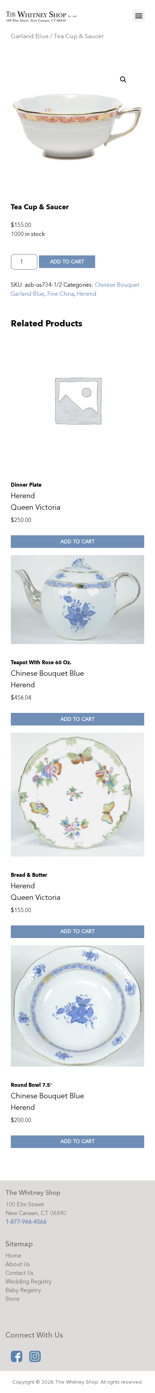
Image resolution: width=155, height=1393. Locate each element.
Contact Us (19, 1273)
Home (13, 1256)
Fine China (60, 294)
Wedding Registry (28, 1282)
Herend (86, 294)
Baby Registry (23, 1290)
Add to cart (67, 261)
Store (12, 1299)
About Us (17, 1264)
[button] (139, 16)
